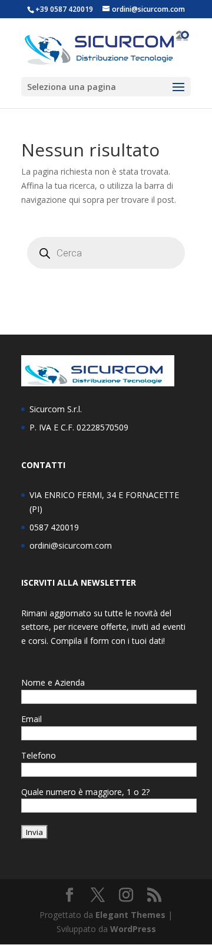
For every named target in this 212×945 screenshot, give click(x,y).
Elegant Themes (130, 914)
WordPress (133, 928)
